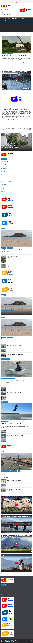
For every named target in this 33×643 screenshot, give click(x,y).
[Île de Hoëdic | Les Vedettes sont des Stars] (3, 350)
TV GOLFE (13, 20)
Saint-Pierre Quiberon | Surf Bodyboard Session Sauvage (15, 435)
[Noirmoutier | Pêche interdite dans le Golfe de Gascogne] (3, 485)
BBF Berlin (2, 589)
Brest (6, 22)
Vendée (2, 194)
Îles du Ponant (8, 20)
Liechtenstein (11, 29)
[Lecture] (1, 532)
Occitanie (2, 178)
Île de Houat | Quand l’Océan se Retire (16, 0)
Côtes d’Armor (26, 22)
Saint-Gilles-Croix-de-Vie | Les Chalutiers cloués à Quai (15, 489)
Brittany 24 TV (23, 29)
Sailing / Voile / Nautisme (8, 378)
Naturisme (2, 175)
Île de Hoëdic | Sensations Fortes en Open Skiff (14, 392)
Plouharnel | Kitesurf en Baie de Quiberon (11, 423)
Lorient (17, 20)
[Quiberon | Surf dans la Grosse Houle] (3, 431)
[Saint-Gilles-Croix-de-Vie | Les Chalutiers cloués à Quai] (3, 490)
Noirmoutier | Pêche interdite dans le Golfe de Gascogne (15, 484)
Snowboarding (3, 185)
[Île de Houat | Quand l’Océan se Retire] (3, 257)
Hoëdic (22, 18)
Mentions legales (3, 592)
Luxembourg (2, 172)
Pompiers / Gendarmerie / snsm (5, 181)
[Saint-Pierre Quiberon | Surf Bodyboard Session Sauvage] (3, 436)
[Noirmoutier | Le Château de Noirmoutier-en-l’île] (3, 481)
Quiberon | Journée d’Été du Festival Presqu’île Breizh (15, 147)
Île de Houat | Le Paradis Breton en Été (11, 250)
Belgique (2, 162)
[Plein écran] (31, 532)
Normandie (2, 177)
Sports (1, 187)
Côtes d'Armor (3, 164)
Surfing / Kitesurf (3, 188)
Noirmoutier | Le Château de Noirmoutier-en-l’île (14, 480)
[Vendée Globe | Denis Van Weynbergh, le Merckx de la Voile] (16, 461)
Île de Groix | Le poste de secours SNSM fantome (24, 129)
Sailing (7, 31)
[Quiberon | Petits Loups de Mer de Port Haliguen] (3, 266)
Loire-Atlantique (3, 171)
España (28, 29)
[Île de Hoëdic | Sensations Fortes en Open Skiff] (3, 393)
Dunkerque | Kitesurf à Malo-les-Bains (12, 439)
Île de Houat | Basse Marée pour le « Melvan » (13, 260)
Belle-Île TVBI (14, 18)
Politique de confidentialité (5, 594)
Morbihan (25, 20)
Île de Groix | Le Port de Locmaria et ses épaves (8, 129)
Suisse (6, 29)
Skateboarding (3, 184)
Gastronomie (2, 167)
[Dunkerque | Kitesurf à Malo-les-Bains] (3, 440)
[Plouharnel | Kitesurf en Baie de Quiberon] (16, 411)
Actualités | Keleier (4, 145)
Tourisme (12, 145)
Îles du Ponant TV (3, 168)
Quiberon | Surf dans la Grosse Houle (12, 430)
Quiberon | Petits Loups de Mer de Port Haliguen (14, 265)
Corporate (11, 31)
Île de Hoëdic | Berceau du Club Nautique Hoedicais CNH (15, 388)
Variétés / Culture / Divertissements (19, 145)
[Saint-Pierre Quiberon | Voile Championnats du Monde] (3, 398)
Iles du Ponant (27, 109)
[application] (16, 505)
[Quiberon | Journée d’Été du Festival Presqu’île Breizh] (16, 133)
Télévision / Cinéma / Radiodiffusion (6, 190)
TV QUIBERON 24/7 (8, 18)
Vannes (21, 20)
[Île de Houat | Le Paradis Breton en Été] (16, 238)
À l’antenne (2, 587)
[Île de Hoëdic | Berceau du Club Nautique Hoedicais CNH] (3, 389)
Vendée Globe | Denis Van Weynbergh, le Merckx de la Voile (16, 473)
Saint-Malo (21, 22)
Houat (19, 18)
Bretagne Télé (8, 251)
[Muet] (29, 532)
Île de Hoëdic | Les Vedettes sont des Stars (13, 349)
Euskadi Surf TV (17, 29)
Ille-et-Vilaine (15, 22)
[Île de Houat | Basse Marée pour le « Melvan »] (3, 261)
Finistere (10, 22)
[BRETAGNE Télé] (2, 25)
